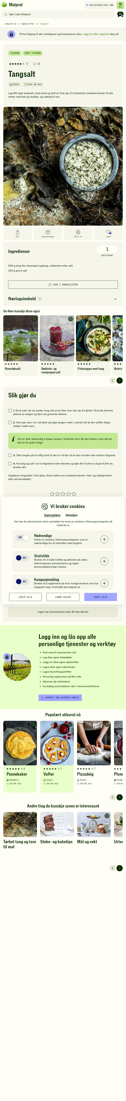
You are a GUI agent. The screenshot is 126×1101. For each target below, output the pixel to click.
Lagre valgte (63, 596)
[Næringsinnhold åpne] (63, 299)
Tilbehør (14, 53)
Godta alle (100, 596)
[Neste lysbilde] (119, 380)
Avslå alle (25, 596)
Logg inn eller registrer (95, 34)
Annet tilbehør (33, 53)
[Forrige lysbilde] (112, 380)
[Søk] (5, 14)
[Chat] (120, 14)
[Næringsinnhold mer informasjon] (39, 299)
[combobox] (59, 14)
